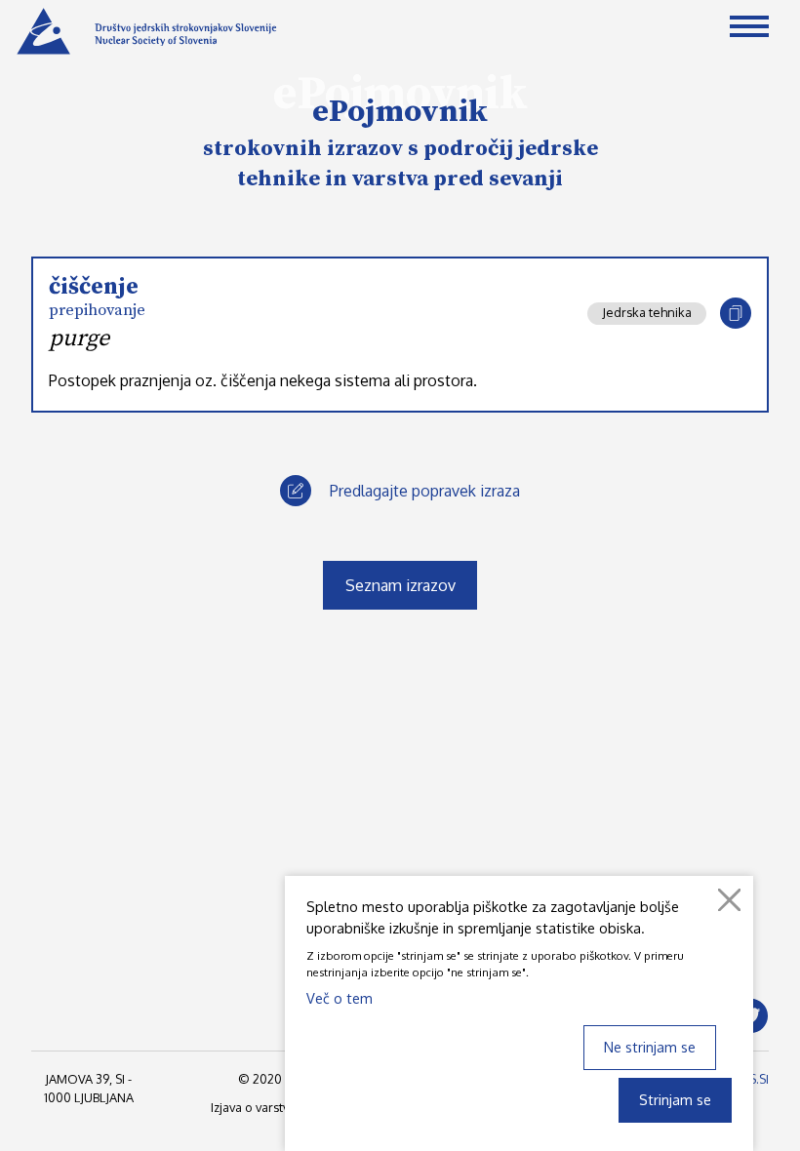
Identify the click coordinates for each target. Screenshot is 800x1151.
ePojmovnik (400, 112)
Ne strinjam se (650, 1046)
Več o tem (339, 998)
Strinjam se (675, 1099)
